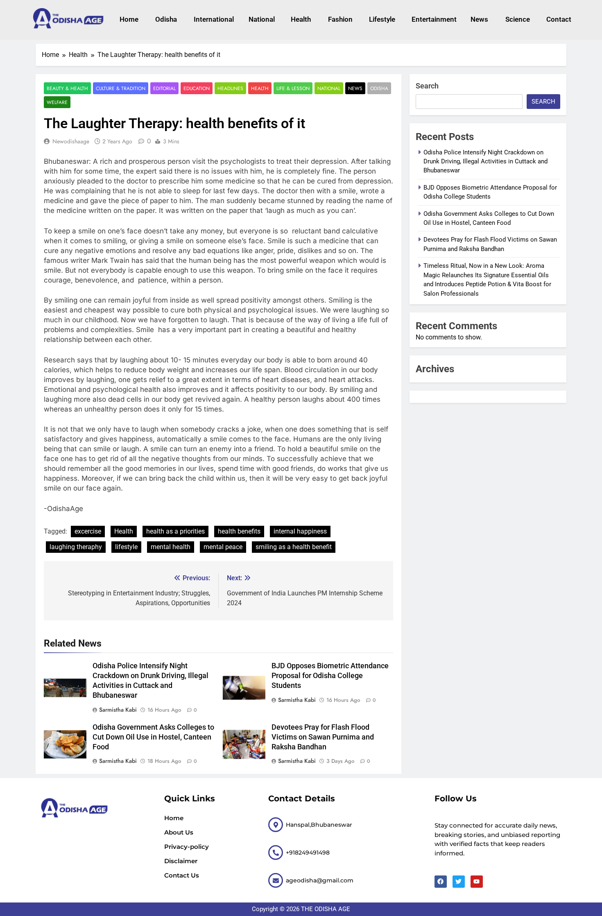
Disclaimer (180, 861)
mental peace (223, 547)
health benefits (239, 531)
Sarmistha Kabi (118, 710)
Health (301, 19)
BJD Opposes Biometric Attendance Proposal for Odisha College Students (330, 676)
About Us (178, 832)
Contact (558, 19)
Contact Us (181, 875)
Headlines (230, 88)
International (213, 19)
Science (517, 19)
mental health (170, 547)
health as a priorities (175, 531)
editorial (164, 88)
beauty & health (67, 88)
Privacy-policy (186, 846)
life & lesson (293, 88)
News (479, 19)
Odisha (166, 19)
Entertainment (433, 19)
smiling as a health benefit (294, 547)
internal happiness (300, 531)
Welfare (57, 102)
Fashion (340, 19)
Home (129, 19)
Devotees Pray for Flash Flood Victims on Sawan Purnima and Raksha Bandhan (323, 737)
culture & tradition (120, 88)
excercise (88, 531)
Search (427, 85)
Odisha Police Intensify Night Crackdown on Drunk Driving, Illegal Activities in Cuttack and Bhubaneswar (485, 161)
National (262, 19)
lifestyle (382, 19)
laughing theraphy (76, 547)
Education (196, 88)
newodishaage (70, 141)
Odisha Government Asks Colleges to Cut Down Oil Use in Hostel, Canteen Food (153, 737)
